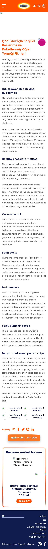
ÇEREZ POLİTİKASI (38, 533)
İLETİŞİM (42, 516)
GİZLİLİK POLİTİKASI (37, 537)
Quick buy (24, 501)
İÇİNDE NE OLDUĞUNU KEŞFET (36, 528)
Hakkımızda (40, 523)
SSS (44, 520)
